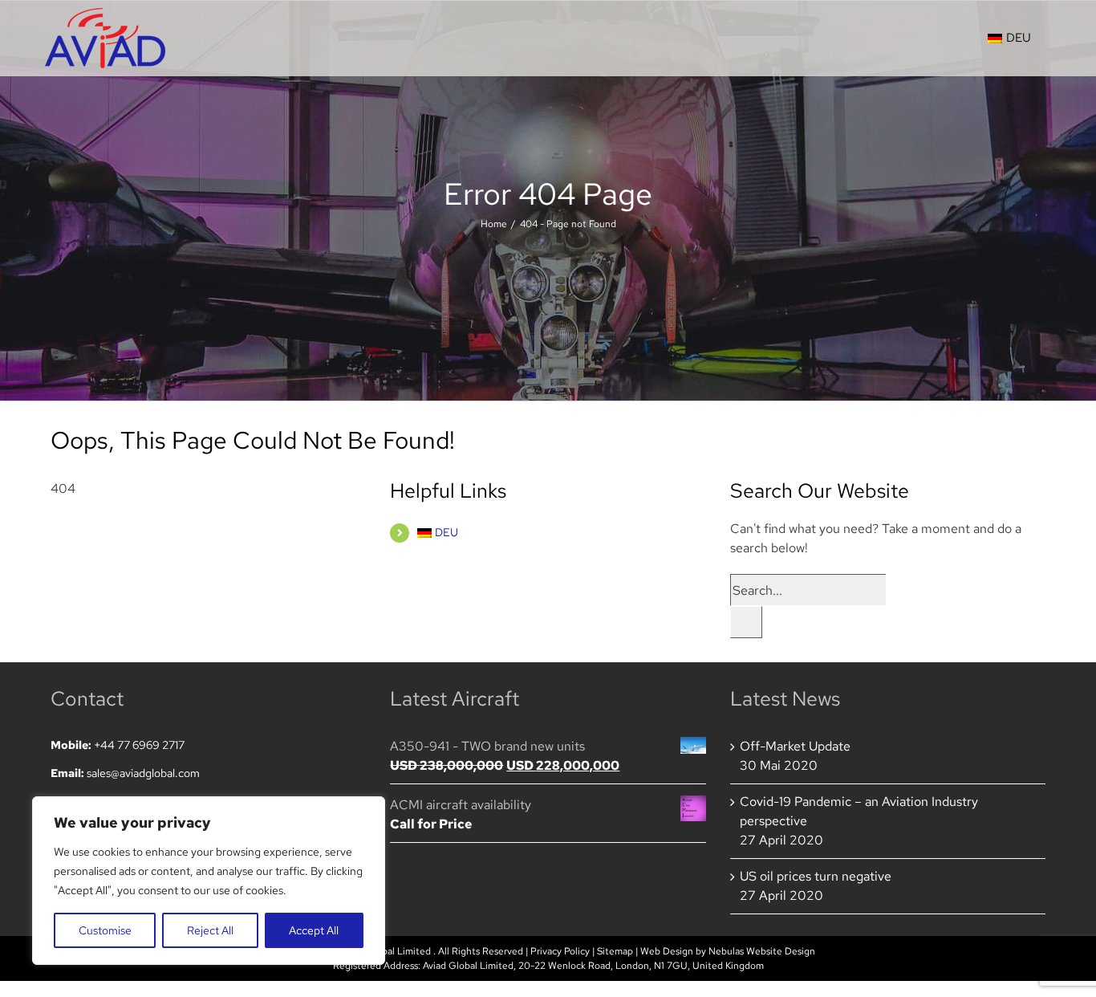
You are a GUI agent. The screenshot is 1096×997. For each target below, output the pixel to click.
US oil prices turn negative (815, 876)
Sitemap (615, 951)
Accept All (314, 930)
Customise (105, 930)
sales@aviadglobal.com (143, 773)
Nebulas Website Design (761, 951)
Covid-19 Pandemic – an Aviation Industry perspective (859, 811)
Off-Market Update (795, 746)
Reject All (210, 930)
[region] (208, 880)
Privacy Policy (560, 951)
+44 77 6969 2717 (139, 745)
